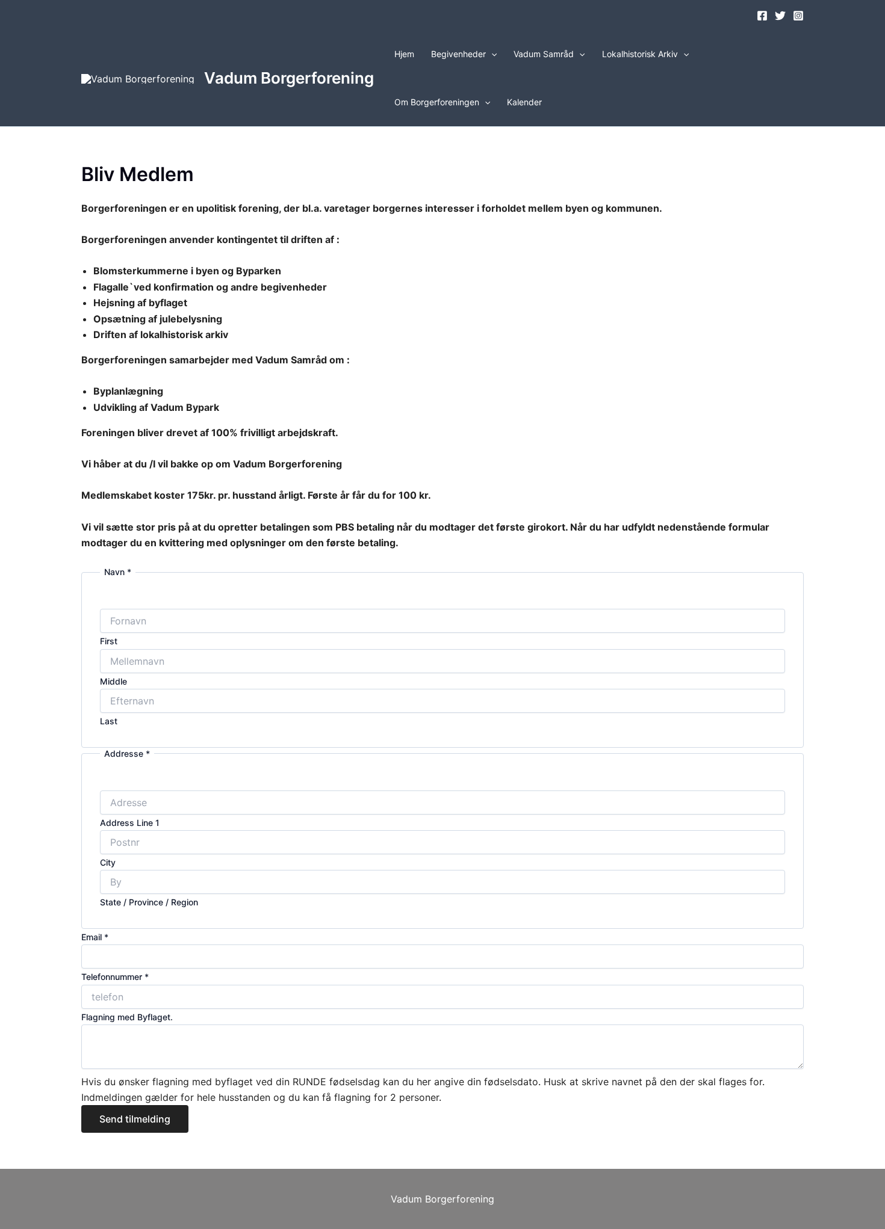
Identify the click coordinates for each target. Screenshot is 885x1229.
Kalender (524, 102)
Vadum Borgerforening (289, 78)
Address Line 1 (130, 823)
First (108, 641)
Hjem (404, 54)
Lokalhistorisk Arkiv (640, 54)
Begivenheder (458, 54)
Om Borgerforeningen (436, 102)
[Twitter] (780, 15)
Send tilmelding (134, 1119)
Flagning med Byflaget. (127, 1017)
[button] (491, 54)
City (108, 862)
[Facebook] (762, 15)
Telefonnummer (115, 977)
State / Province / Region (149, 902)
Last (108, 721)
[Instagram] (798, 15)
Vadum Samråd (544, 54)
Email (94, 937)
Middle (113, 681)
